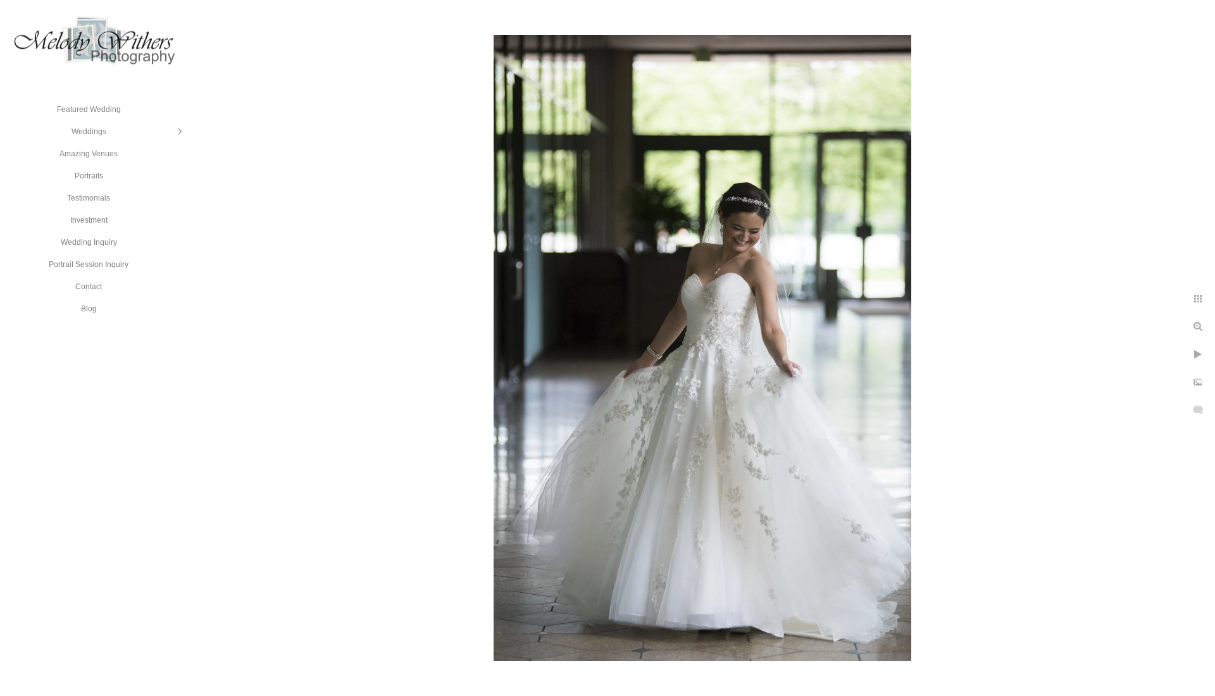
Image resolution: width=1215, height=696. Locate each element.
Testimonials (88, 198)
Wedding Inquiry (89, 242)
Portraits (89, 175)
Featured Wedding (89, 109)
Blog (89, 308)
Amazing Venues (88, 153)
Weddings (89, 131)
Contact (88, 286)
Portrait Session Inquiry (88, 264)
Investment (89, 220)
